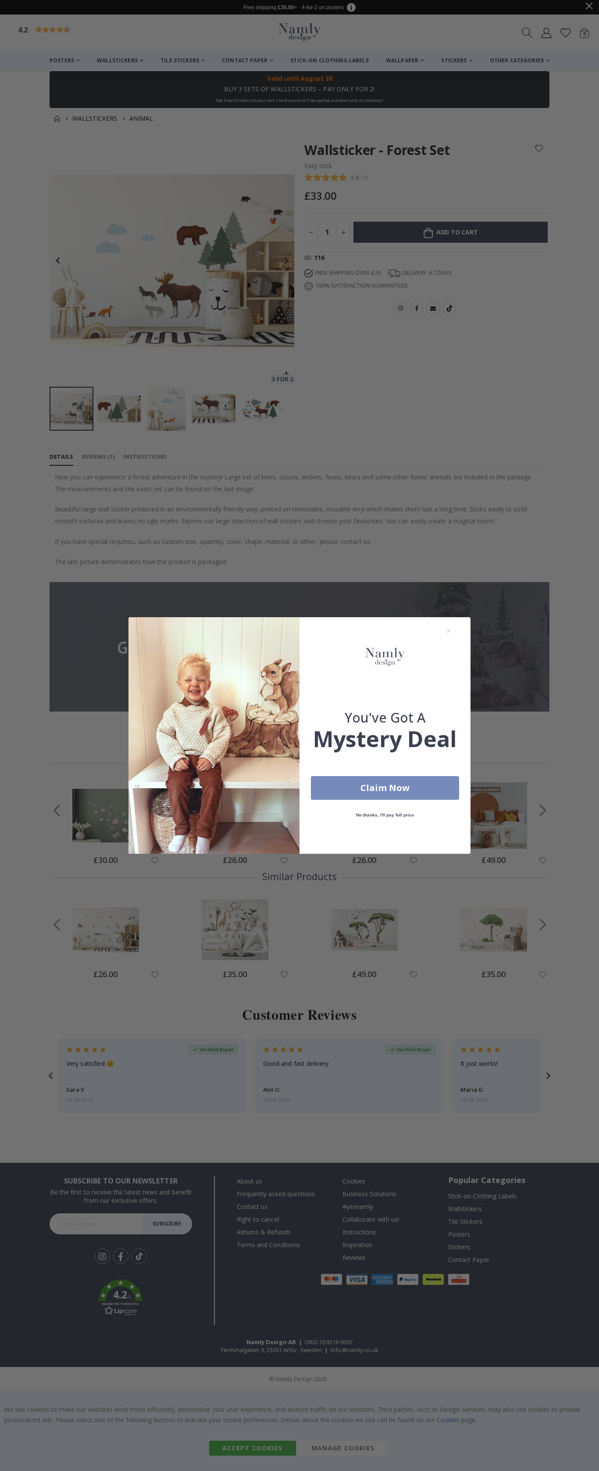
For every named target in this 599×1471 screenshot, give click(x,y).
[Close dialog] (448, 631)
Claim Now (385, 788)
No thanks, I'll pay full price (385, 815)
